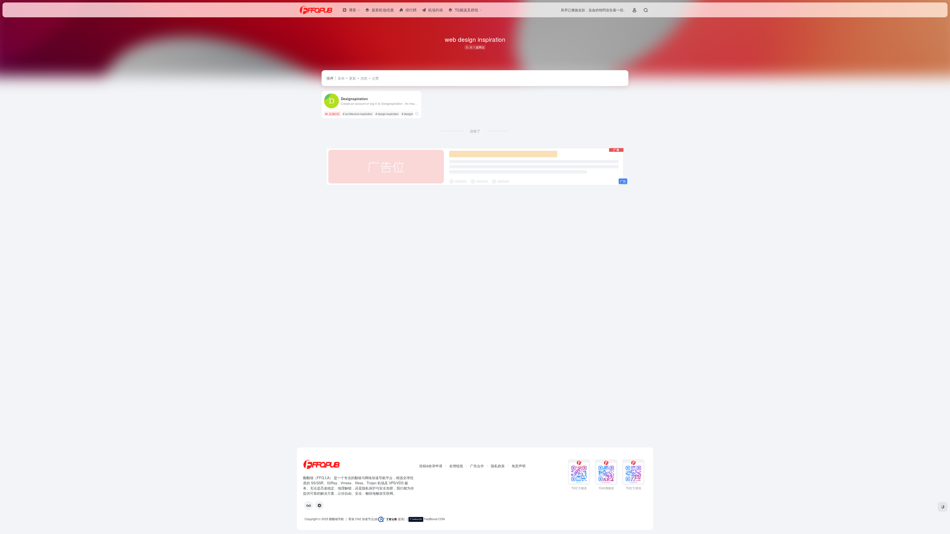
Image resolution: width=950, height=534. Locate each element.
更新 (352, 78)
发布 (341, 78)
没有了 (475, 131)
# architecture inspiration (357, 114)
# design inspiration (387, 114)
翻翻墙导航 (336, 519)
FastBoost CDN (434, 519)
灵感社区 (334, 114)
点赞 (375, 78)
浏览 (363, 78)
